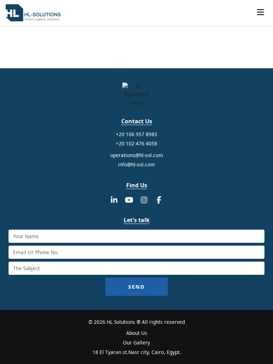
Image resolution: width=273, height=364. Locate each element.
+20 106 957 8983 (136, 134)
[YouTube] (129, 200)
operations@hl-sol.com (136, 155)
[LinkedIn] (114, 200)
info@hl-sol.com (136, 164)
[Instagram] (144, 200)
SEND (136, 286)
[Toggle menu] (260, 12)
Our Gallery (136, 342)
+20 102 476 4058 (136, 143)
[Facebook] (159, 200)
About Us (136, 333)
